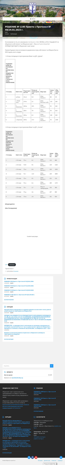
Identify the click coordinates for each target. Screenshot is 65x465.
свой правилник (16, 408)
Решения (15, 271)
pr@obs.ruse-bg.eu (39, 438)
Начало (7, 34)
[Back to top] (61, 457)
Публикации (13, 34)
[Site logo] (32, 14)
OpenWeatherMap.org (17, 378)
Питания (40, 460)
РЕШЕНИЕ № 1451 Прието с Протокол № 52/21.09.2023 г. (19, 294)
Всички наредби (8, 339)
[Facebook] (32, 457)
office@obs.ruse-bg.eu (39, 437)
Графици (60, 460)
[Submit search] (51, 366)
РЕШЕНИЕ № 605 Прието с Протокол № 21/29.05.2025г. (19, 286)
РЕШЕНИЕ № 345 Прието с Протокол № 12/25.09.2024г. (19, 290)
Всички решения (9, 299)
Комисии (54, 460)
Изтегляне (12, 264)
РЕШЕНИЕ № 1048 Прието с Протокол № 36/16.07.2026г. (45, 392)
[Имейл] (29, 457)
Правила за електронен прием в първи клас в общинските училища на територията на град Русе (24, 333)
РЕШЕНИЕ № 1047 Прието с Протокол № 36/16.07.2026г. (45, 398)
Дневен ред (47, 460)
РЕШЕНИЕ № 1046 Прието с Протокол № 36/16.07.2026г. (45, 405)
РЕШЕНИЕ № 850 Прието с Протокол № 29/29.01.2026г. (19, 281)
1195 (6, 264)
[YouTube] (36, 457)
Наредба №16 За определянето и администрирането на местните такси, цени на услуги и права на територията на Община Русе (27, 310)
